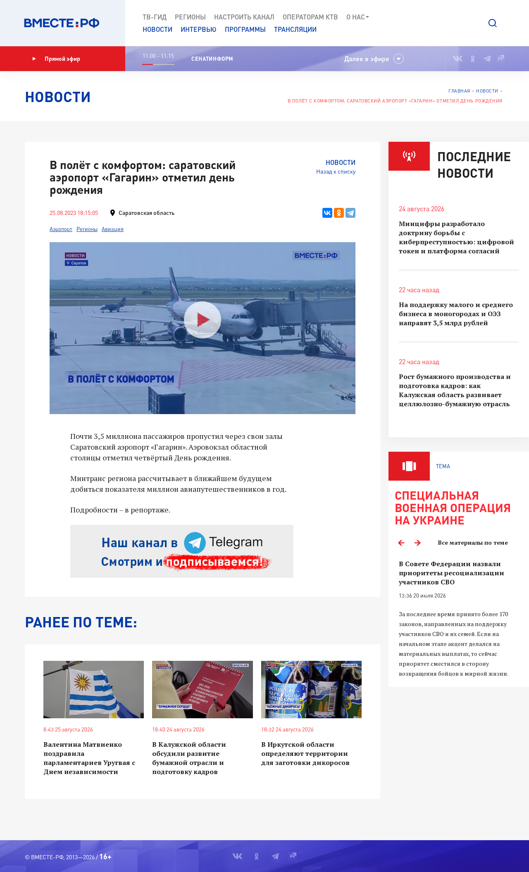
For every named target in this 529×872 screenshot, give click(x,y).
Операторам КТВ (310, 17)
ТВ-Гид (155, 17)
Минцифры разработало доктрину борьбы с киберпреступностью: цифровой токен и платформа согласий (456, 237)
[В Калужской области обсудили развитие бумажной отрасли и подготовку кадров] (202, 689)
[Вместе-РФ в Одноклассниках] (473, 58)
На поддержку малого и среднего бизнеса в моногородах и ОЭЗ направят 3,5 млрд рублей (456, 313)
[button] (492, 23)
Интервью (199, 29)
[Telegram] (350, 213)
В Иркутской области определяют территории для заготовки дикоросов (305, 753)
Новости (157, 29)
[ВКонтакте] (327, 213)
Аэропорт (61, 229)
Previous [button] (401, 542)
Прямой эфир (62, 58)
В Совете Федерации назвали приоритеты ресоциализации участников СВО (451, 572)
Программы (245, 29)
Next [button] (417, 542)
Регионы (190, 17)
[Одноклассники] (339, 213)
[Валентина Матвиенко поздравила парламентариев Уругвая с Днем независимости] (93, 689)
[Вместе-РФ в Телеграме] (487, 58)
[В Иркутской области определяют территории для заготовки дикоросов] (311, 689)
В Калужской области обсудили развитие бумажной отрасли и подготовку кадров (189, 758)
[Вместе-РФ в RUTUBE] (500, 58)
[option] (458, 619)
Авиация (113, 229)
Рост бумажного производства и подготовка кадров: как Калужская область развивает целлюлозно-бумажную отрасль (455, 390)
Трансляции (295, 29)
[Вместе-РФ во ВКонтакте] (457, 58)
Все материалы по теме (473, 542)
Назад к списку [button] (335, 171)
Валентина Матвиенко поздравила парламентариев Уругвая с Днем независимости (89, 758)
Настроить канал (244, 17)
